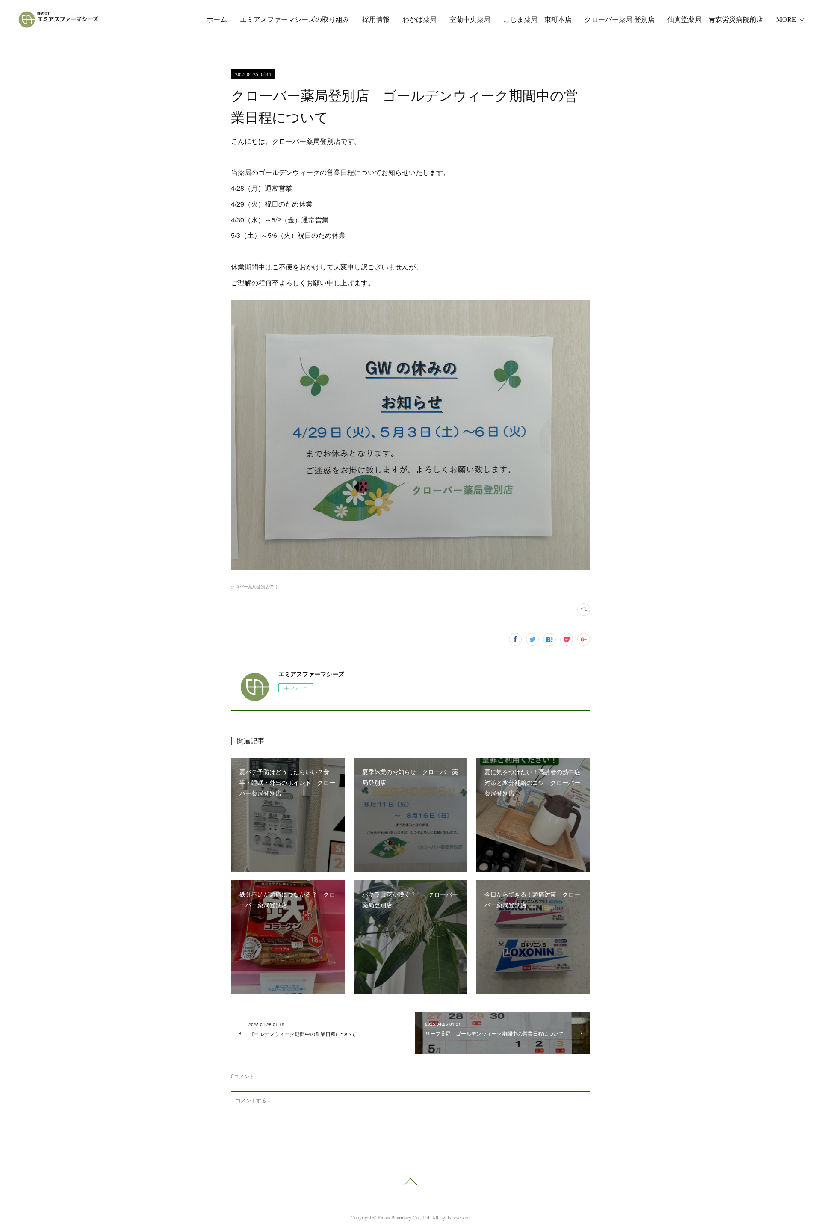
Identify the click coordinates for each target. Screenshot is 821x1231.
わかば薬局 (419, 19)
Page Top (410, 1183)
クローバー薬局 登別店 (620, 19)
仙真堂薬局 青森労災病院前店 (715, 19)
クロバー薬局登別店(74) (254, 586)
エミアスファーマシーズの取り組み (294, 19)
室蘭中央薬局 (469, 19)
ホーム (217, 19)
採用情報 (376, 19)
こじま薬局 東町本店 (537, 19)
